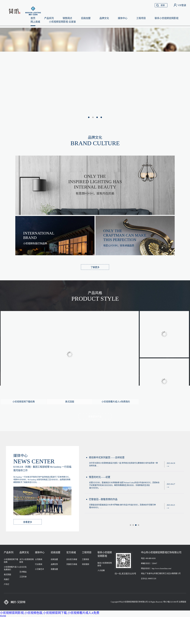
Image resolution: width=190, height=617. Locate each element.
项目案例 (85, 564)
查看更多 (27, 522)
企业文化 (23, 567)
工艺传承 (23, 577)
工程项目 (141, 18)
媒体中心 (122, 18)
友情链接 (182, 602)
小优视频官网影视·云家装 (62, 21)
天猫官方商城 (71, 564)
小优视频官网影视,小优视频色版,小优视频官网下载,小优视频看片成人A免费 (49, 612)
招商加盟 (86, 18)
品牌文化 (104, 18)
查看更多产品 (95, 416)
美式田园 (69, 401)
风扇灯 (6, 579)
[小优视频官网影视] (24, 10)
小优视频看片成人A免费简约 (116, 401)
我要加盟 (54, 569)
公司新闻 (38, 559)
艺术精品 (23, 572)
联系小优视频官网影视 (166, 18)
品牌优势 (54, 564)
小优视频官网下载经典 (23, 401)
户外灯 (6, 584)
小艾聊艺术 (39, 569)
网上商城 (35, 21)
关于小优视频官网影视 (26, 560)
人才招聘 (101, 571)
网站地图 (3, 616)
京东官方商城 (71, 559)
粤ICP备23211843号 (171, 602)
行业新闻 (38, 564)
